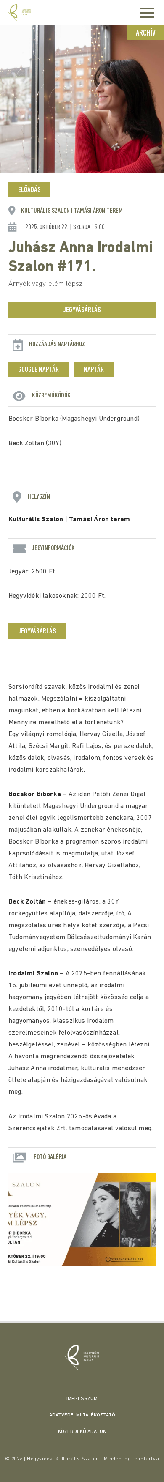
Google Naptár (38, 370)
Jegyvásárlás (82, 310)
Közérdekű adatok (82, 1431)
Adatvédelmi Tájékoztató (82, 1415)
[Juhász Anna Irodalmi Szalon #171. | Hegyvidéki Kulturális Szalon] (82, 1357)
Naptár (94, 370)
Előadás (29, 190)
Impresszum (82, 1398)
